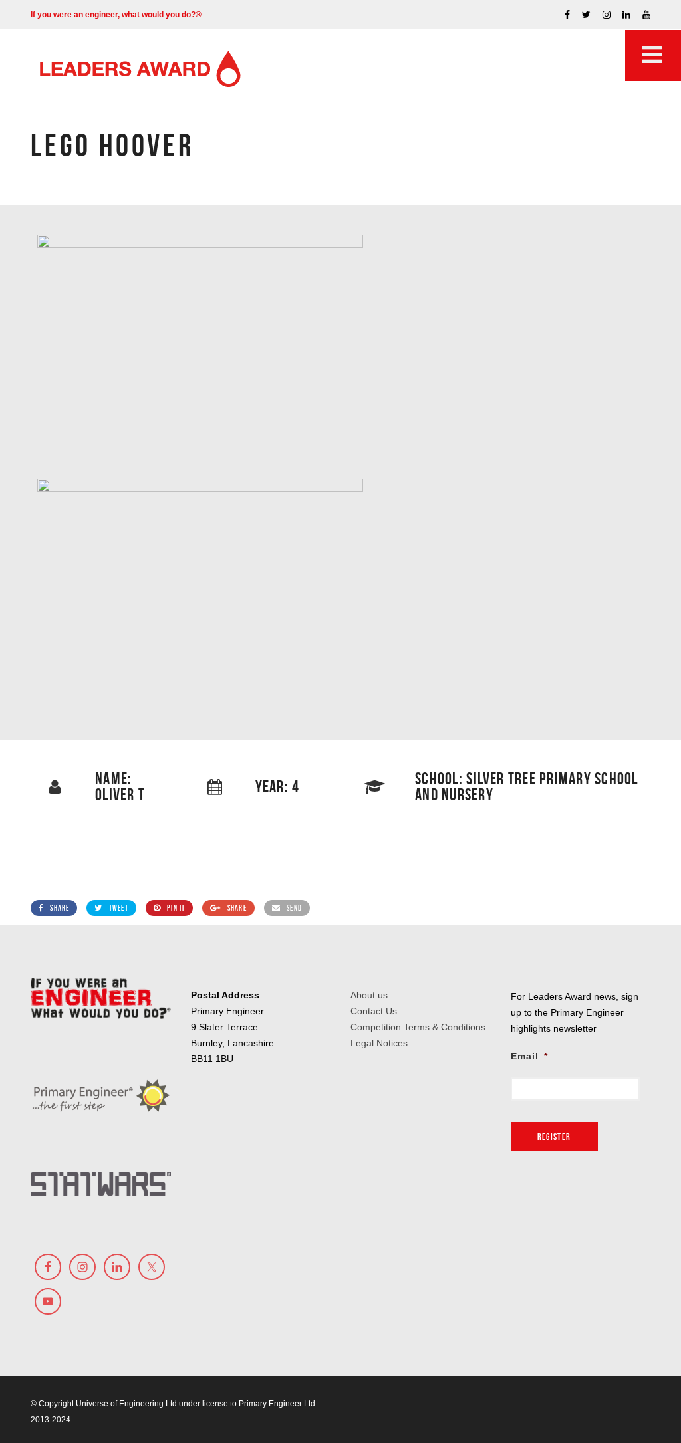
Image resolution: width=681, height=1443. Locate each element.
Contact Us (373, 1011)
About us (369, 995)
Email (529, 1056)
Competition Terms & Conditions (417, 1027)
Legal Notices (379, 1043)
